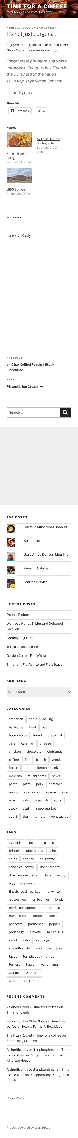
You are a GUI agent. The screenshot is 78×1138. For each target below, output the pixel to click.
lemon (42, 768)
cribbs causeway (21, 867)
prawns (35, 932)
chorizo (28, 859)
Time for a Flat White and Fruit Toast (34, 665)
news (17, 217)
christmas (55, 751)
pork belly (16, 932)
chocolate (34, 751)
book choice (18, 735)
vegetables (59, 816)
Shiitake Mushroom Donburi (45, 527)
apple (33, 719)
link (55, 768)
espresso (27, 883)
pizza (27, 784)
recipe (14, 792)
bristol (14, 851)
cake (52, 851)
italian (13, 768)
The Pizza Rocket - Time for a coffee (33, 1035)
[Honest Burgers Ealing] (19, 139)
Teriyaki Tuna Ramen (22, 647)
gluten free (17, 900)
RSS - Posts (15, 1098)
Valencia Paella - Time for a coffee (32, 1007)
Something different (22, 1041)
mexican (15, 776)
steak (13, 808)
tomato (40, 816)
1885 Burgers (16, 189)
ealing (61, 875)
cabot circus (33, 851)
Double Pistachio (19, 615)
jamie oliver (40, 900)
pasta (13, 784)
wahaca (14, 973)
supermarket (46, 808)
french (41, 760)
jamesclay (46, 27)
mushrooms (37, 776)
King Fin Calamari (37, 568)
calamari (27, 743)
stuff (27, 808)
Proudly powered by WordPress (28, 1127)
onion (37, 916)
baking (48, 719)
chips (13, 859)
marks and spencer (23, 908)
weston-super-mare (24, 981)
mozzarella (52, 908)
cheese (45, 743)
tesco (30, 965)
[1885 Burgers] (19, 175)
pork (39, 784)
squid (58, 800)
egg (12, 883)
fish (27, 760)
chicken (15, 751)
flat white (53, 891)
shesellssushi (19, 948)
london (60, 900)
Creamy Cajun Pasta (21, 638)
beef (32, 727)
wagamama (49, 965)
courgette (47, 859)
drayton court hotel (23, 875)
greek (56, 760)
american (16, 719)
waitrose (32, 973)
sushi (13, 816)
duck (47, 875)
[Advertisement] (39, 466)
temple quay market (38, 957)
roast (13, 800)
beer (45, 727)
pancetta (16, 924)
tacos (13, 957)
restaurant (32, 792)
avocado (15, 843)
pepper (54, 924)
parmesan (36, 924)
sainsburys (54, 932)
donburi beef (50, 867)
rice (65, 792)
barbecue (16, 727)
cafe (12, 743)
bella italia (46, 843)
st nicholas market (50, 948)
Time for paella (17, 1012)
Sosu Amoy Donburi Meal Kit (46, 554)
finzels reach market (24, 891)
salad (27, 800)
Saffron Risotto (35, 582)
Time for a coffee (36, 6)
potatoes (56, 784)
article (43, 45)
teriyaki (14, 965)
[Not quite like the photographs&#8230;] (52, 143)
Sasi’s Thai (32, 541)
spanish (42, 800)
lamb (27, 768)
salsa (26, 940)
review (51, 792)
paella (52, 916)
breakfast (54, 735)
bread (37, 735)
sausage (42, 940)
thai (26, 816)
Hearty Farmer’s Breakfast (42, 1027)
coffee (14, 760)
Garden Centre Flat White (26, 656)
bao (30, 843)
